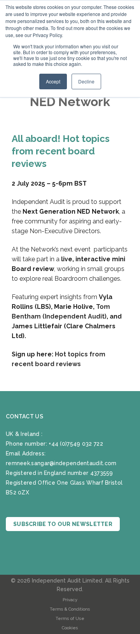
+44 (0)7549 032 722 (76, 444)
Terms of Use (70, 618)
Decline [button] (86, 81)
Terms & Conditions (70, 609)
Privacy (70, 599)
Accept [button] (53, 81)
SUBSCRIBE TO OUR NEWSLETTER (62, 524)
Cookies (70, 627)
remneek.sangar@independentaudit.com (61, 463)
